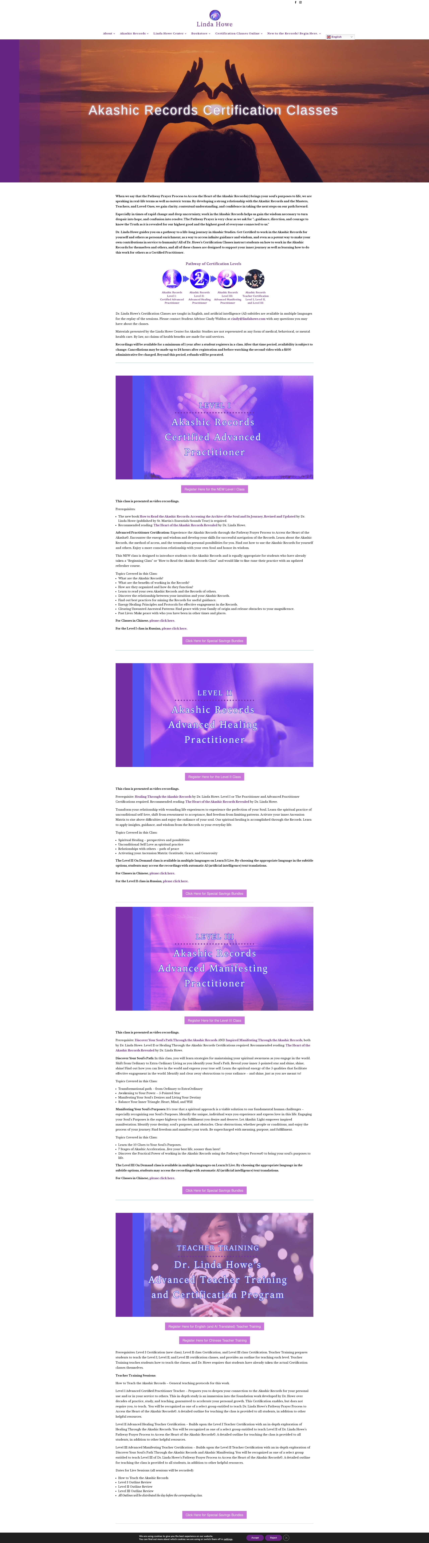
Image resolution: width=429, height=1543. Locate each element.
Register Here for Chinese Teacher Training (214, 1340)
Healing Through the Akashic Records (163, 796)
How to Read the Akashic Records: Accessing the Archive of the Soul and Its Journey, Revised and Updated (218, 516)
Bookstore (199, 33)
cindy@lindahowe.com (248, 318)
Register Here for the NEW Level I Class (215, 489)
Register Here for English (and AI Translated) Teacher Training (214, 1326)
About (107, 33)
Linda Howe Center (169, 33)
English (336, 36)
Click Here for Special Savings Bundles (214, 640)
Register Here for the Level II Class (214, 776)
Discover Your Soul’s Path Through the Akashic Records (176, 1040)
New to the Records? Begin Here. (292, 33)
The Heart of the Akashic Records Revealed (186, 525)
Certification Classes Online (237, 33)
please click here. (162, 620)
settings (228, 1539)
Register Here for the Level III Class (214, 1020)
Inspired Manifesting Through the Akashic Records (264, 1040)
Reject (273, 1537)
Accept (255, 1537)
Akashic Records (133, 33)
